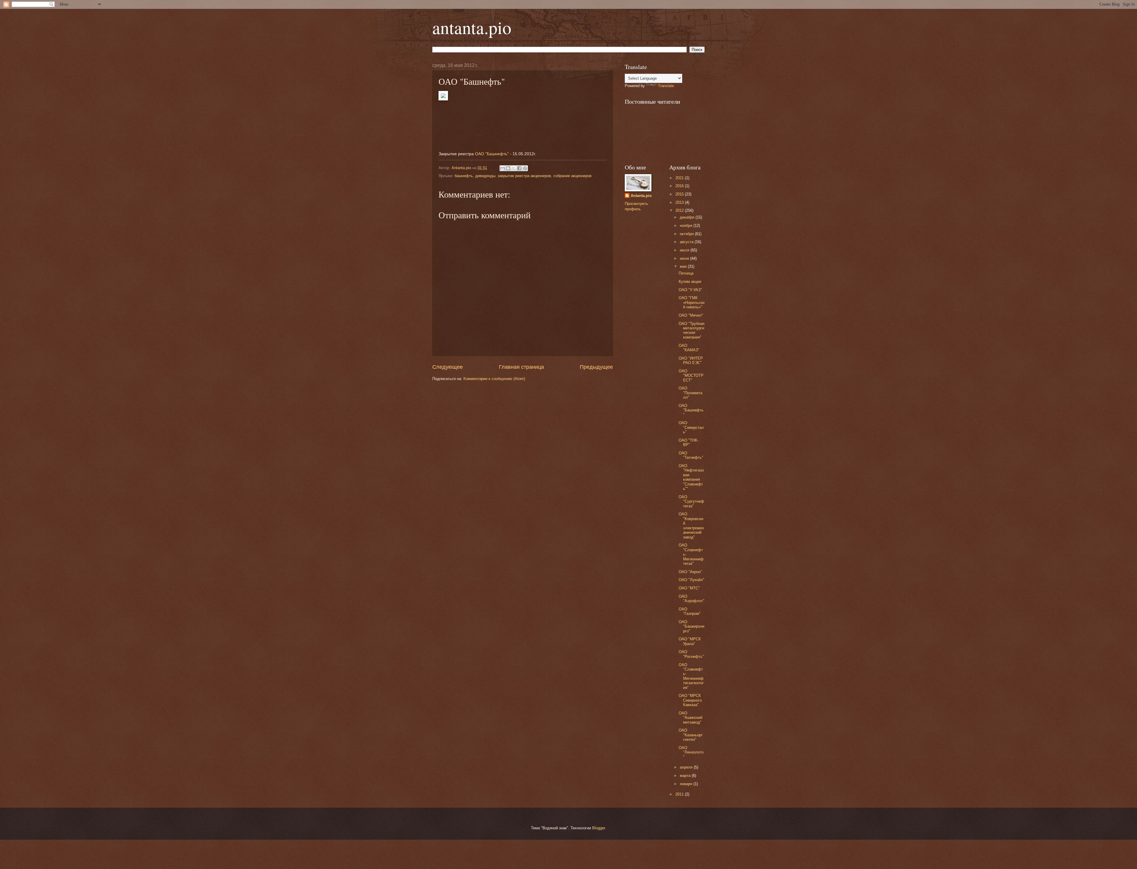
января (686, 784)
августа (687, 242)
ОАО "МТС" (689, 588)
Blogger (598, 828)
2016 (680, 186)
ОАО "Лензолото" (691, 752)
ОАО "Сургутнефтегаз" (691, 501)
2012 (680, 210)
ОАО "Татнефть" (691, 455)
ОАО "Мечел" (691, 315)
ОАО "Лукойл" (691, 580)
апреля (687, 767)
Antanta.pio (641, 195)
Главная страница (521, 367)
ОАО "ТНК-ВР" (688, 442)
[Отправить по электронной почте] (502, 168)
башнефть (464, 176)
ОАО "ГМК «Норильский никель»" (691, 302)
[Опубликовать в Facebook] (519, 168)
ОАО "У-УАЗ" (690, 290)
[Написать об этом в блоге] (508, 168)
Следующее (447, 367)
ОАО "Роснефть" (691, 654)
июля (685, 250)
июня (685, 258)
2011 (680, 794)
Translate (666, 86)
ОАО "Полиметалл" (690, 393)
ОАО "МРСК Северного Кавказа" (690, 700)
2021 (680, 178)
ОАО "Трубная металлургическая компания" (691, 330)
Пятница (686, 273)
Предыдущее (596, 367)
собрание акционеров (572, 176)
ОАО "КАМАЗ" (689, 347)
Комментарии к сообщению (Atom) (494, 378)
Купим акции (690, 281)
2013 (680, 202)
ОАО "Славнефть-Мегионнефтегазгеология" (691, 676)
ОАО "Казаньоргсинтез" (691, 735)
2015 (680, 194)
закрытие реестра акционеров (524, 176)
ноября (686, 225)
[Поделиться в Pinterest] (525, 168)
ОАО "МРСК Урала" (690, 641)
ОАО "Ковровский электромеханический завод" (691, 525)
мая (684, 266)
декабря (688, 217)
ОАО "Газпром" (690, 611)
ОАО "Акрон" (690, 572)
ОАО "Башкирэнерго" (691, 626)
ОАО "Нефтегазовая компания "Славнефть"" (691, 477)
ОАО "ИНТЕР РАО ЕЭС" (691, 360)
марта (686, 775)
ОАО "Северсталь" (691, 427)
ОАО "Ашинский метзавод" (690, 717)
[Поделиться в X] (514, 168)
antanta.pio (471, 27)
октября (687, 234)
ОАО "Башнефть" (492, 154)
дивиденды (485, 176)
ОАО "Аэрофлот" (691, 598)
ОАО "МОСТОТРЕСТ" (691, 375)
